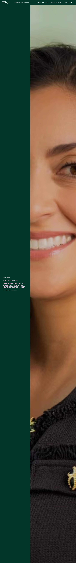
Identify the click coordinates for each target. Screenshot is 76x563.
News (8, 277)
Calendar (38, 2)
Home (4, 277)
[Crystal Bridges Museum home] (5, 2)
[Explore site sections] (71, 2)
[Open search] (69, 2)
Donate (48, 2)
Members (53, 2)
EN (65, 2)
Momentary (59, 2)
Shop (43, 2)
